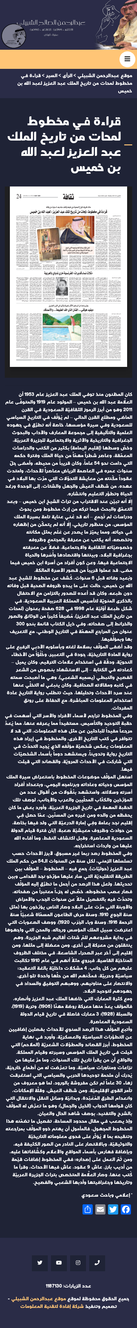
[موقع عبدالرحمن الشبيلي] (68, 25)
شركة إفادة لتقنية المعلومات (52, 1306)
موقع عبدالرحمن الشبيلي (38, 1298)
